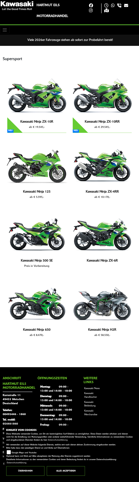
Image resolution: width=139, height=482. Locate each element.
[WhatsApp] (113, 5)
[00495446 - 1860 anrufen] (119, 5)
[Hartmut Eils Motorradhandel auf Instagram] (91, 10)
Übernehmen (25, 471)
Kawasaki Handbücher (90, 395)
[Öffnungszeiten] (106, 5)
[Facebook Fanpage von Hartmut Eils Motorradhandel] (91, 5)
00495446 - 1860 (14, 414)
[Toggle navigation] (4, 29)
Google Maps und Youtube (24, 453)
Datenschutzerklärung (58, 440)
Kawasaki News (92, 388)
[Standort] (106, 10)
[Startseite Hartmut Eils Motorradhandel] (17, 5)
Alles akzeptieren (66, 471)
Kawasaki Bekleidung (90, 404)
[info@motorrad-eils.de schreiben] (126, 5)
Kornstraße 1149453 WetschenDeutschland (13, 399)
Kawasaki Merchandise (90, 413)
